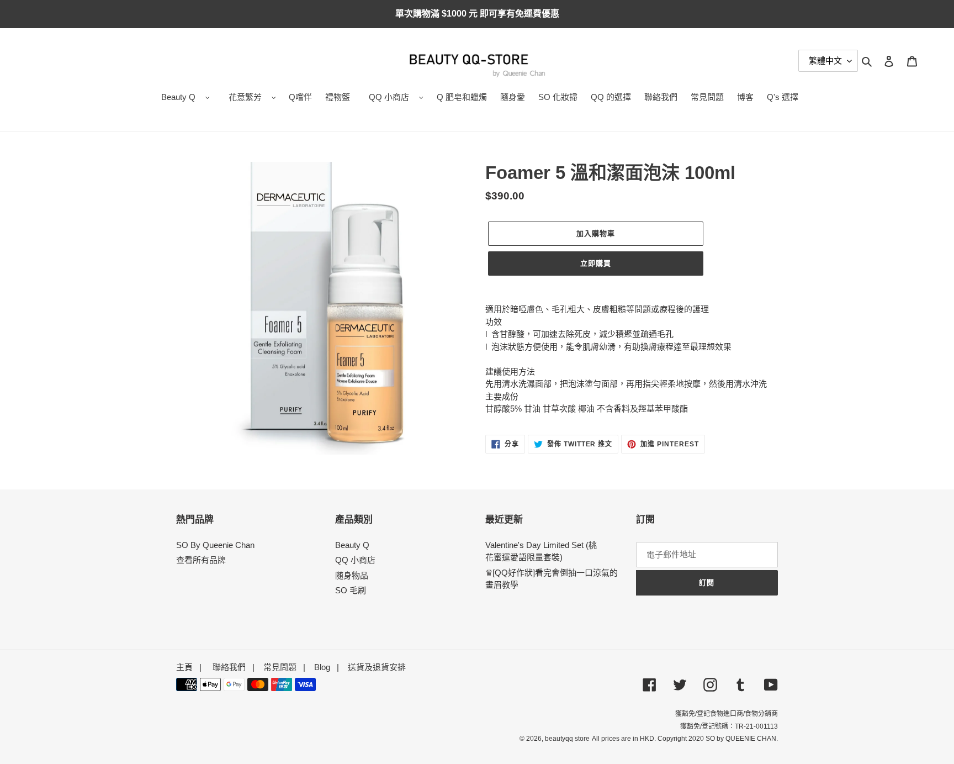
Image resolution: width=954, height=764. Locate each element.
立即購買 (595, 263)
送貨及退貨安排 (377, 667)
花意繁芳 (245, 97)
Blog (322, 667)
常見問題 (279, 667)
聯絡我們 (229, 667)
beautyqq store (567, 738)
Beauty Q (178, 97)
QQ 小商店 (389, 97)
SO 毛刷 (350, 590)
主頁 (184, 667)
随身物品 (351, 575)
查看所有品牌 (201, 560)
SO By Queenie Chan (215, 545)
